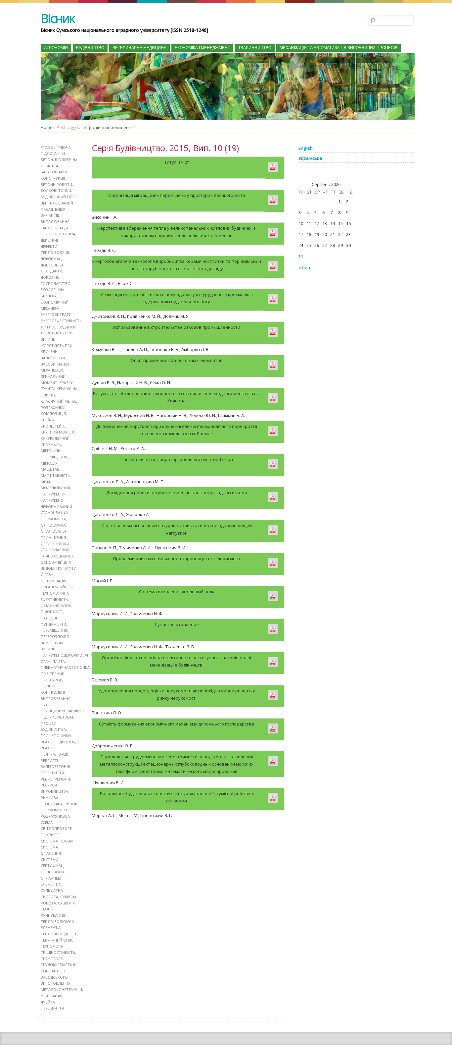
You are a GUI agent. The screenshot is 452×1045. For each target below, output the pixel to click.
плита (58, 661)
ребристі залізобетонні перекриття (55, 766)
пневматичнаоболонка (65, 667)
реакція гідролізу (58, 741)
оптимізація (53, 580)
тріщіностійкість (58, 952)
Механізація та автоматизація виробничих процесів (338, 47)
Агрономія (56, 47)
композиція (53, 413)
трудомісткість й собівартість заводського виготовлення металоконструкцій (61, 977)
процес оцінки (56, 735)
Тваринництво (254, 47)
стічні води (52, 871)
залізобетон (54, 357)
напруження (53, 494)
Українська (310, 158)
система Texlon (57, 841)
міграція (49, 463)
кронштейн (52, 426)
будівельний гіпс (58, 196)
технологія (52, 946)
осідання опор (56, 605)
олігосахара (53, 525)
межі (45, 481)
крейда (48, 419)
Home (47, 127)
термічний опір (56, 940)
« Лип (304, 267)
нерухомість (53, 518)
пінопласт (51, 611)
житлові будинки (58, 326)
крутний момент (58, 432)
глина (69, 233)
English (305, 148)
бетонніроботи (56, 184)
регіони (62, 779)
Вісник (58, 18)
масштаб (50, 469)
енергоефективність (61, 320)
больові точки (56, 190)
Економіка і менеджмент (202, 47)
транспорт (52, 958)
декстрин (50, 240)
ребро (47, 779)
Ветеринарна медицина (139, 47)
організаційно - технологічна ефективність (57, 593)
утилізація (51, 995)
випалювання (55, 221)
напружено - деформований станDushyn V (56, 506)
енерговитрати (56, 314)
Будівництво (90, 47)
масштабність (55, 475)
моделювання (55, 487)
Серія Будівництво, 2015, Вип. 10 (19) (165, 148)
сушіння (66, 902)
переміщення (54, 630)
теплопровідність (59, 933)
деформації (52, 258)
